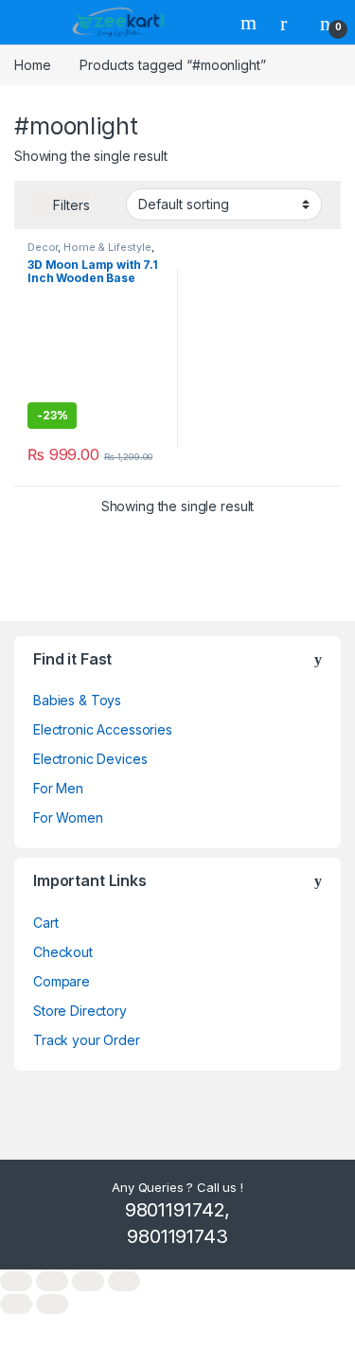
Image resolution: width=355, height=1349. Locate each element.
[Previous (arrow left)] (16, 1304)
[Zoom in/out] (16, 1281)
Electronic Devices (90, 759)
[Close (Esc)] (124, 1281)
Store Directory (80, 1011)
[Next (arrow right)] (52, 1304)
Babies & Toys (77, 700)
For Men (58, 788)
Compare (61, 981)
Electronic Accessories (102, 729)
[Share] (88, 1281)
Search (250, 22)
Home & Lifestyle (107, 247)
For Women (68, 817)
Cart (45, 922)
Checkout (63, 952)
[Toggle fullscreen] (52, 1281)
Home (32, 65)
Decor (42, 247)
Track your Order (86, 1040)
